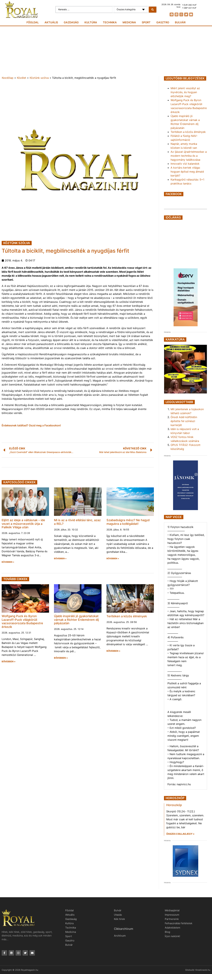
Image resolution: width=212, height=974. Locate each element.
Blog (167, 931)
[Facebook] (171, 14)
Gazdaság (71, 22)
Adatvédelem (172, 927)
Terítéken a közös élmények (126, 616)
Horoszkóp (174, 805)
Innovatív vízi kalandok (185, 163)
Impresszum (172, 914)
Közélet (21, 77)
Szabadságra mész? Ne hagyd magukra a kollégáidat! (128, 521)
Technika (110, 22)
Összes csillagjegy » (180, 833)
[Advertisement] (106, 51)
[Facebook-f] (4, 953)
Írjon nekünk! (172, 936)
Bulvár (180, 22)
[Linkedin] (176, 14)
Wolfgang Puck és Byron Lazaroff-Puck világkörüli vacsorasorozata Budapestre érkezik (22, 621)
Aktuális (51, 22)
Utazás (118, 914)
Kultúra (90, 22)
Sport (146, 22)
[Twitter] (186, 14)
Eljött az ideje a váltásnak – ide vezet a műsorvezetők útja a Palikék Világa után (23, 523)
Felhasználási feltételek (178, 923)
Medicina (129, 22)
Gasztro (162, 22)
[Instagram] (181, 14)
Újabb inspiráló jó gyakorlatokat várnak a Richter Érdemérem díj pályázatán (76, 619)
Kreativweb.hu (202, 970)
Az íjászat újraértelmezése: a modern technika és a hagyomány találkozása (189, 155)
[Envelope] (191, 14)
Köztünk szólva (39, 77)
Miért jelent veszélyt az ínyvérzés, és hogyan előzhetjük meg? (185, 92)
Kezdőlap (7, 77)
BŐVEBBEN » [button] (8, 562)
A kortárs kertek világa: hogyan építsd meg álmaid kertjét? (187, 171)
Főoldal (32, 22)
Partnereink (172, 919)
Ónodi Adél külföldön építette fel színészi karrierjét (184, 421)
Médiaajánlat (172, 910)
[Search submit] (152, 10)
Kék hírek (119, 919)
